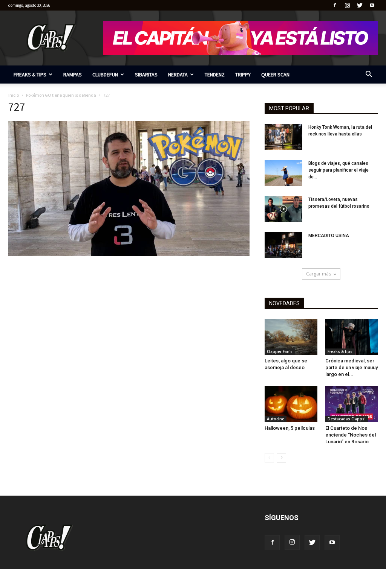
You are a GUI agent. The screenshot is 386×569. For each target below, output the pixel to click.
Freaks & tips (30, 74)
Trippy (243, 74)
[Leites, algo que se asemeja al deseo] (291, 337)
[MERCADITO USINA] (283, 245)
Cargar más (318, 274)
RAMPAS (72, 74)
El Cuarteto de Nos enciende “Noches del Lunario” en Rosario (350, 434)
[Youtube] (372, 5)
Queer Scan (275, 74)
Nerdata (178, 74)
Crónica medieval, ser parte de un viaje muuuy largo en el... (351, 367)
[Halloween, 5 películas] (291, 404)
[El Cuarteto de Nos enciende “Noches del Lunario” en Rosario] (351, 404)
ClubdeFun (105, 74)
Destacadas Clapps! (347, 418)
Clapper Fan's (280, 351)
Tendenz (215, 74)
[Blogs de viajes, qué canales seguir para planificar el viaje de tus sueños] (283, 173)
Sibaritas (146, 74)
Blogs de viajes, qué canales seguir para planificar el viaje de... (338, 170)
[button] (369, 75)
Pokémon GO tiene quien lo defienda (61, 95)
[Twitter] (359, 5)
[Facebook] (334, 5)
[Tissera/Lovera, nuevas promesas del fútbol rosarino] (283, 209)
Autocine (275, 418)
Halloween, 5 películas (290, 428)
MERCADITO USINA (328, 235)
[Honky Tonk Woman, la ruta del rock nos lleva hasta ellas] (283, 137)
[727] (129, 254)
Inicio (13, 95)
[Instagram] (347, 5)
